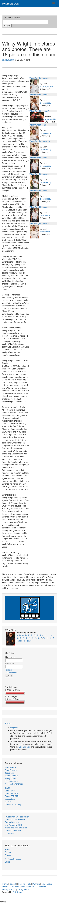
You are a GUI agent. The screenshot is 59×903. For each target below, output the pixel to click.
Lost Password (11, 672)
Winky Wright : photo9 (39, 223)
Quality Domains (12, 822)
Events (8, 852)
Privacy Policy (8, 889)
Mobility (8, 801)
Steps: (8, 723)
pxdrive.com (8, 59)
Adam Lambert (11, 775)
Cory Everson (11, 770)
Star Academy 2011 (13, 825)
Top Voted (15, 886)
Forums (21, 883)
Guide (7, 861)
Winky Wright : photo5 (39, 190)
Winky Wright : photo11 (40, 157)
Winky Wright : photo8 (39, 94)
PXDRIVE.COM (10, 3)
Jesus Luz (9, 772)
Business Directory (13, 859)
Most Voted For (27, 886)
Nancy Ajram (10, 778)
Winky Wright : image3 (39, 111)
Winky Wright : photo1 (39, 124)
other (29, 640)
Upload (12, 883)
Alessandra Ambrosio (14, 783)
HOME (5, 883)
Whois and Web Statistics (16, 827)
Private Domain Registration (17, 816)
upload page (24, 746)
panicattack (45, 215)
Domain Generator (13, 830)
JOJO (7, 788)
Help (29, 883)
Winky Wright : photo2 (39, 207)
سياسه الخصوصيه (26, 889)
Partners (36, 883)
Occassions (10, 798)
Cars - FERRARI (12, 796)
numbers (22, 640)
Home (7, 849)
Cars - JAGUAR (11, 793)
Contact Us (41, 886)
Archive (8, 855)
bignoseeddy (45, 102)
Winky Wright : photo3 (39, 78)
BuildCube (17, 892)
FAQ (43, 883)
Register (8, 669)
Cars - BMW (10, 790)
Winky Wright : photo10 (40, 141)
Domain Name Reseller (15, 819)
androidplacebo (46, 86)
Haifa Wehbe (10, 767)
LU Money (9, 833)
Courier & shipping (13, 804)
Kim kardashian (11, 781)
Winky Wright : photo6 (39, 174)
